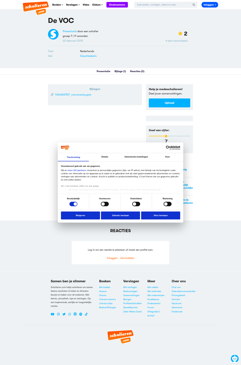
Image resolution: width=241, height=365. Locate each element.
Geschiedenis (88, 56)
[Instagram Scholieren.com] (59, 315)
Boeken (56, 4)
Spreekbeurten (130, 307)
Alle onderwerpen (155, 295)
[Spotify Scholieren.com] (81, 315)
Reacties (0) (137, 71)
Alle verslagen (130, 287)
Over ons (176, 287)
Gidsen (96, 4)
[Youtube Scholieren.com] (53, 315)
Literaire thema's (107, 299)
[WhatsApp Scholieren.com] (70, 315)
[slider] (166, 136)
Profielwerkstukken (132, 303)
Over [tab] (167, 157)
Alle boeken (104, 287)
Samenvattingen (131, 295)
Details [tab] (104, 157)
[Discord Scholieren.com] (76, 315)
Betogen (127, 299)
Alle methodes (154, 291)
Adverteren (177, 307)
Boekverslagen (130, 291)
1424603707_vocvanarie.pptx (73, 94)
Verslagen (72, 4)
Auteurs (103, 291)
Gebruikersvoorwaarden (184, 291)
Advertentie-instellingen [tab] (136, 157)
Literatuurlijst (106, 303)
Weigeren (80, 215)
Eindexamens (117, 4)
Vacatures (176, 303)
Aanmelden (127, 258)
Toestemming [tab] (73, 157)
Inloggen (209, 4)
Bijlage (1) (120, 71)
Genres (102, 295)
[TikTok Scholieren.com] (86, 315)
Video (86, 4)
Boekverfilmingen (107, 307)
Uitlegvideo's (153, 311)
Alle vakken (152, 287)
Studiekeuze (153, 299)
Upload (169, 102)
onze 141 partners (77, 170)
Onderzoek (177, 311)
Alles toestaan (161, 215)
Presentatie (70, 31)
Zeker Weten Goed (132, 311)
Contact (176, 299)
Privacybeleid (178, 295)
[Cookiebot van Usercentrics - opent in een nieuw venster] (168, 148)
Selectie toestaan (120, 215)
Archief (150, 315)
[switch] (105, 204)
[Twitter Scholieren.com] (65, 315)
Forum (150, 307)
